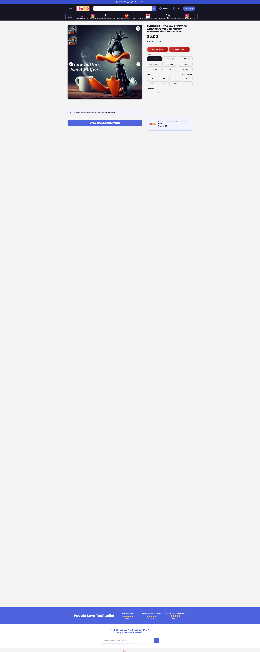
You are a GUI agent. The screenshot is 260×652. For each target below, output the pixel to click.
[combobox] (122, 8)
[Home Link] (82, 8)
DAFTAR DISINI (157, 49)
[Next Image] (138, 64)
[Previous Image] (71, 64)
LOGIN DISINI (179, 49)
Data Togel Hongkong (105, 122)
